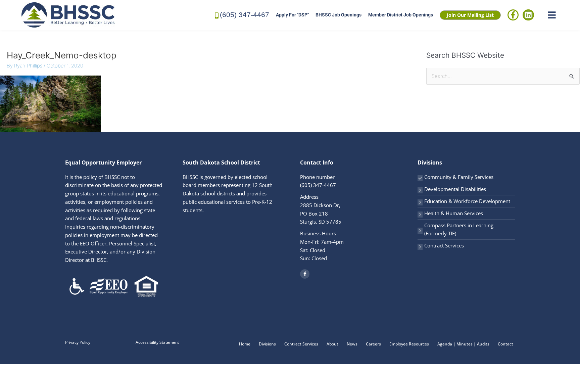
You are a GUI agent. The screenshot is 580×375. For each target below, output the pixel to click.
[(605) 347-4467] (217, 14)
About (332, 344)
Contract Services (444, 245)
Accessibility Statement (157, 342)
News (352, 344)
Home (244, 344)
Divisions (267, 344)
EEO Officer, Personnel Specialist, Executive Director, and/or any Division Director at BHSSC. (110, 252)
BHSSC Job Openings (338, 14)
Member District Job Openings (400, 14)
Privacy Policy (77, 342)
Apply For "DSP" (292, 14)
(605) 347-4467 (244, 14)
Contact (505, 344)
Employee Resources (409, 344)
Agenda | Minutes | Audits (463, 344)
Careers (373, 344)
